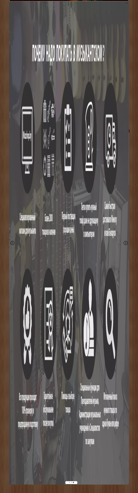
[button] (69, 482)
